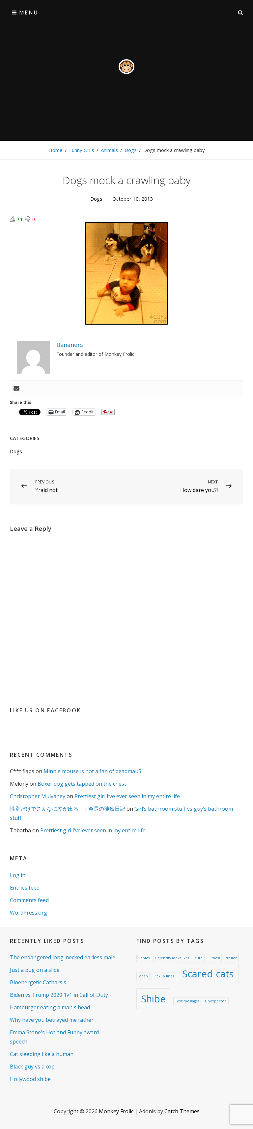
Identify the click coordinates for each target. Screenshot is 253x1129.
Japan (143, 976)
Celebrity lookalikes (172, 958)
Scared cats (208, 973)
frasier (231, 958)
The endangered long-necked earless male (62, 957)
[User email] (16, 388)
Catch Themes (182, 1111)
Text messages (187, 1001)
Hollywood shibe (30, 1079)
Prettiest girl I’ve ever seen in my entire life (127, 796)
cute (199, 958)
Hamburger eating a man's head (50, 1007)
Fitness (214, 958)
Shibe (153, 998)
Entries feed (25, 887)
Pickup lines (164, 976)
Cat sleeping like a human (41, 1054)
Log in (17, 875)
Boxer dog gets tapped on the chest (82, 783)
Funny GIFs (81, 150)
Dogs (131, 150)
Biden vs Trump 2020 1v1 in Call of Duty (59, 994)
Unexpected (216, 1001)
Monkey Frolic (116, 1111)
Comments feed (29, 900)
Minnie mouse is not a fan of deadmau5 (92, 771)
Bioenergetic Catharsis (38, 982)
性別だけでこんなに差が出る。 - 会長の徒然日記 (67, 808)
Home (55, 150)
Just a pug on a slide (35, 969)
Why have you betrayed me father (52, 1019)
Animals (109, 150)
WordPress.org (28, 912)
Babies (144, 958)
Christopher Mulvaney (37, 796)
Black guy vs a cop (32, 1066)
